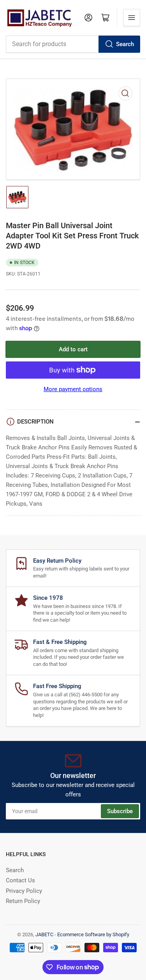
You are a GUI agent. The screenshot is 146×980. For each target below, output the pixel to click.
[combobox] (73, 44)
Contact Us (20, 880)
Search (125, 44)
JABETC (44, 934)
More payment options (73, 389)
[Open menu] (131, 17)
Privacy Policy (24, 890)
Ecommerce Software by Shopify (93, 934)
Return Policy (23, 901)
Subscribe (120, 811)
